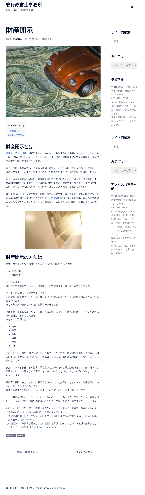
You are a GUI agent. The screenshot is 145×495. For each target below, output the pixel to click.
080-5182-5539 (119, 98)
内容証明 (28, 415)
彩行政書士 (17, 39)
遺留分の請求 (13, 153)
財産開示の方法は (16, 135)
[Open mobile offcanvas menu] (138, 7)
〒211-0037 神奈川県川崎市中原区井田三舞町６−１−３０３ (124, 90)
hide (21, 125)
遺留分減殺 (46, 39)
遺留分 (25, 153)
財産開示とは (14, 131)
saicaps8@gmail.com (122, 102)
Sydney (61, 488)
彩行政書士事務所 (24, 4)
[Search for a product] (132, 7)
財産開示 (10, 435)
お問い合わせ (40, 427)
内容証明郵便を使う (27, 452)
